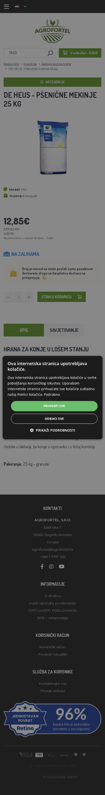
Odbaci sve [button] (54, 418)
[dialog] (53, 397)
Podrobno (52, 394)
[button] (52, 430)
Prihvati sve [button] (54, 406)
